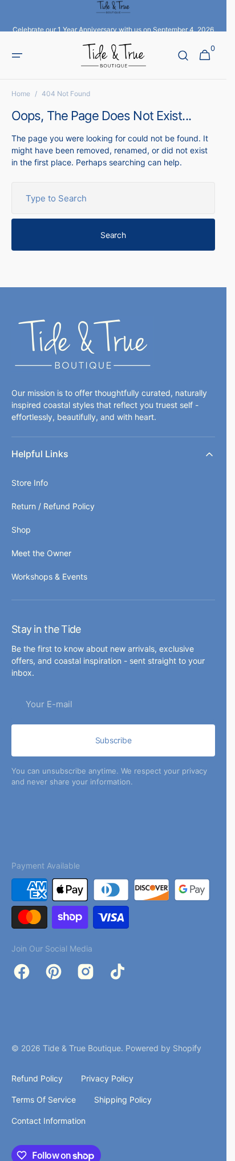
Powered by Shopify (163, 1048)
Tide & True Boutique (82, 1048)
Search (112, 235)
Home (20, 93)
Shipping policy (123, 1099)
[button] (17, 55)
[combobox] (113, 198)
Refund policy (37, 1078)
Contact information (48, 1121)
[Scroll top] (213, 1147)
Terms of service (43, 1099)
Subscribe (113, 740)
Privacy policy (107, 1078)
